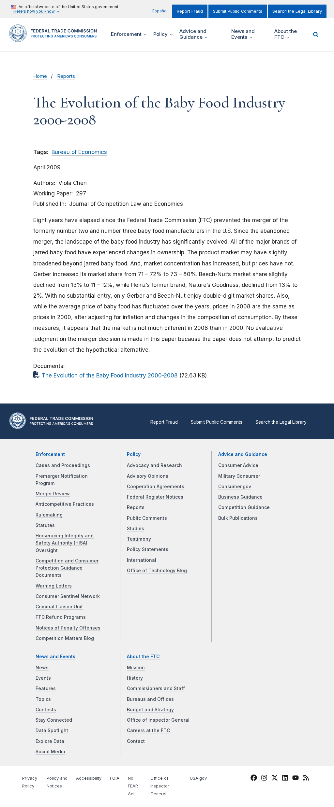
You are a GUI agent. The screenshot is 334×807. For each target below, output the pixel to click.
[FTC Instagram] (264, 779)
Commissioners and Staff (156, 688)
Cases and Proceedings (63, 465)
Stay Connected (54, 720)
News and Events (55, 656)
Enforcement (50, 454)
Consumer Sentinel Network (68, 596)
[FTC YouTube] (295, 779)
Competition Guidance (244, 507)
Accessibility (88, 778)
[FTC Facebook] (253, 779)
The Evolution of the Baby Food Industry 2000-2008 (110, 375)
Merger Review (53, 493)
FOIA (114, 778)
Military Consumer (239, 476)
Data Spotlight (52, 730)
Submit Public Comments (237, 11)
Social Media (50, 751)
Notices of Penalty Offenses (68, 627)
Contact (136, 741)
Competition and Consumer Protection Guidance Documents (67, 568)
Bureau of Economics (79, 152)
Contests (46, 709)
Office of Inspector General (158, 720)
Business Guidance (240, 497)
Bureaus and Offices (150, 699)
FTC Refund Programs (61, 617)
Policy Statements (147, 549)
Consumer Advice (238, 465)
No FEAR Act (133, 786)
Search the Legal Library (297, 11)
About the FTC (143, 656)
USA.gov (198, 778)
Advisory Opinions (147, 476)
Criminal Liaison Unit (59, 606)
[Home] (55, 38)
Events (43, 678)
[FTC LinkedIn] (285, 779)
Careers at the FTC (148, 730)
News (42, 667)
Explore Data (50, 741)
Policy (134, 454)
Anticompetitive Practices (65, 504)
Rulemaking (49, 514)
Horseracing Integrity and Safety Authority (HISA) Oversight (65, 543)
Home (40, 76)
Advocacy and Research (154, 465)
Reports (66, 76)
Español (160, 10)
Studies (135, 528)
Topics (43, 699)
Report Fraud (190, 11)
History (135, 678)
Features (46, 688)
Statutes (45, 525)
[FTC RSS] (306, 779)
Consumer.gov (234, 486)
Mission (136, 667)
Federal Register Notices (155, 497)
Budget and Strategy (150, 709)
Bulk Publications (238, 518)
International (141, 560)
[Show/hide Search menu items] (316, 34)
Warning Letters (54, 585)
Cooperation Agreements (155, 486)
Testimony (139, 539)
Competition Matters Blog (65, 638)
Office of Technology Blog (157, 570)
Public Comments (147, 518)
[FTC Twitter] (274, 778)
